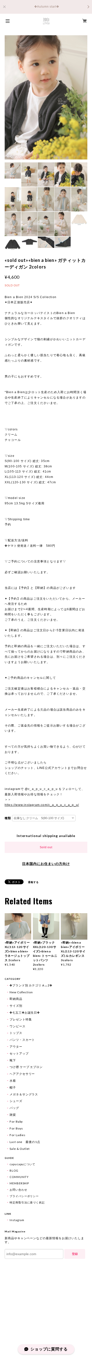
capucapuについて (23, 1164)
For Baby (16, 1121)
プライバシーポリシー (24, 1196)
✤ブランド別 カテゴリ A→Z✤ (31, 985)
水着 (13, 1080)
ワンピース (18, 1026)
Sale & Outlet (20, 1149)
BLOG (14, 1170)
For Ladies (18, 1135)
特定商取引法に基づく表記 (27, 1202)
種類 (8, 818)
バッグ (14, 1108)
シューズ (16, 1101)
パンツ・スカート (22, 1040)
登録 (75, 1254)
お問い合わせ (18, 1189)
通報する (33, 882)
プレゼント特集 (21, 1019)
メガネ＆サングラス (24, 1094)
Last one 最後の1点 (25, 1142)
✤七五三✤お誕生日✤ (25, 1012)
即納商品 (16, 999)
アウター (16, 1046)
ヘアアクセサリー (22, 1074)
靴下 (13, 1060)
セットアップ (19, 1053)
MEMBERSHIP (19, 1183)
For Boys (16, 1128)
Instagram (17, 1220)
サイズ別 (16, 1005)
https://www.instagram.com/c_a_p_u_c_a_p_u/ (42, 805)
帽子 (13, 1087)
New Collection (21, 992)
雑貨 (13, 1114)
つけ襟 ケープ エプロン (26, 1067)
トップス (16, 1033)
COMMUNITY (19, 1176)
